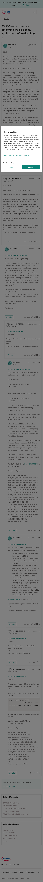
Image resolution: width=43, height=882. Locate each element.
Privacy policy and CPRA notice (13, 156)
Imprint (27, 156)
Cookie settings (9, 163)
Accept (31, 167)
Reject (12, 167)
